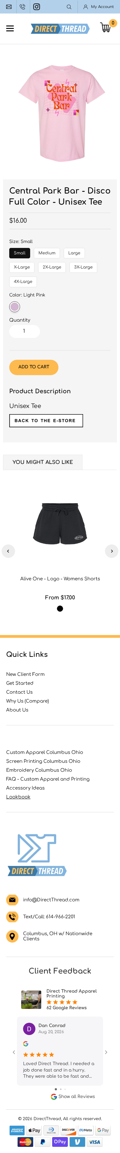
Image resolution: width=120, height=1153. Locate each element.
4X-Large (23, 280)
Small (20, 251)
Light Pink (14, 306)
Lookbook (18, 797)
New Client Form (25, 674)
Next (111, 551)
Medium (47, 251)
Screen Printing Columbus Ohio (43, 761)
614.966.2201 (23, 7)
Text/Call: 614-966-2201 (49, 917)
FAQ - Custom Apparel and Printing (48, 779)
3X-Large (83, 265)
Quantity (19, 320)
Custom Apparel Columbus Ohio (44, 752)
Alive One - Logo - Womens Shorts (60, 579)
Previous (8, 551)
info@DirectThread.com (9, 7)
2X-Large (52, 265)
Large (74, 251)
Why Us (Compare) (27, 701)
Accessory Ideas (25, 788)
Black (60, 609)
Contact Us (19, 692)
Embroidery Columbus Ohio (39, 770)
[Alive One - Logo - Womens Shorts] (60, 523)
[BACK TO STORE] (46, 425)
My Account (102, 7)
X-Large (22, 265)
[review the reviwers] (25, 1045)
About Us (17, 710)
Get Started (20, 683)
